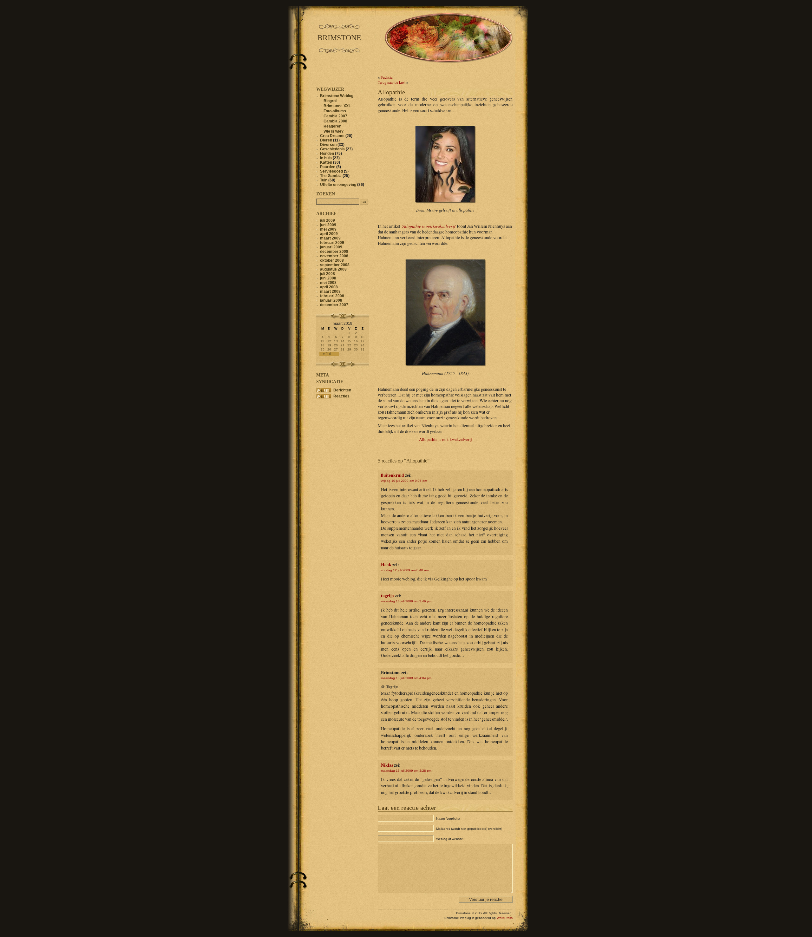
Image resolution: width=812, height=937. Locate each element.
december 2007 (334, 305)
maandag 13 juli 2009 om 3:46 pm (406, 601)
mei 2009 (328, 229)
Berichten (342, 390)
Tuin (323, 180)
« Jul (327, 354)
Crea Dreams (332, 136)
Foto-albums (335, 111)
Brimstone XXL (337, 106)
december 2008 (334, 251)
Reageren (332, 126)
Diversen (328, 144)
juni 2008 (328, 278)
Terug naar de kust (391, 82)
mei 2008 (328, 282)
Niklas (387, 765)
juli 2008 (327, 274)
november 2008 (334, 256)
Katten (326, 162)
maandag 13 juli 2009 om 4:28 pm (406, 770)
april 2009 (329, 234)
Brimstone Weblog (336, 96)
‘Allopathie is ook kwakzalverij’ (428, 226)
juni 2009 (328, 225)
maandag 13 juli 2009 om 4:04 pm (406, 678)
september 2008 (335, 265)
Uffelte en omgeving (338, 184)
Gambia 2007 (335, 116)
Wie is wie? (334, 131)
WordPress (505, 918)
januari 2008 (331, 300)
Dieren (326, 140)
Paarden (327, 167)
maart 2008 (330, 291)
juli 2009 (327, 220)
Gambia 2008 (335, 121)
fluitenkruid (392, 475)
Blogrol (330, 101)
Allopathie (391, 91)
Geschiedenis (332, 149)
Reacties (341, 396)
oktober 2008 (332, 260)
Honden (327, 153)
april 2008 (329, 287)
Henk (386, 564)
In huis (326, 158)
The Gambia (331, 176)
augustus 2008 (333, 269)
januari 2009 (331, 247)
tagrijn (387, 596)
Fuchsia (386, 77)
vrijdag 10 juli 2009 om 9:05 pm (404, 480)
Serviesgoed (331, 171)
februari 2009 (332, 242)
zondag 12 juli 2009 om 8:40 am (405, 570)
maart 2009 (330, 238)
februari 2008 (332, 296)
